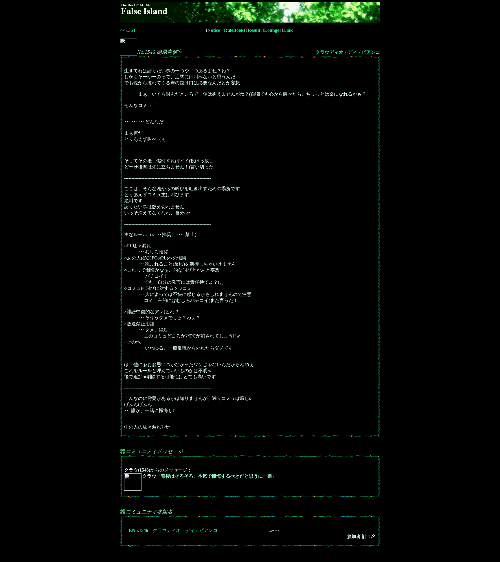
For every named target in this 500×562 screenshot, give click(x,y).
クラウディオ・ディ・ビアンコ (347, 52)
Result (254, 30)
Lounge (271, 30)
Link (288, 30)
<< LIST (128, 30)
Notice (213, 30)
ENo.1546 (138, 530)
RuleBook (234, 30)
